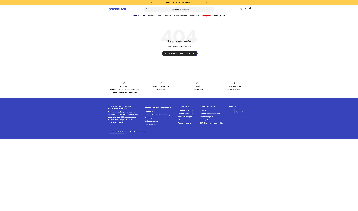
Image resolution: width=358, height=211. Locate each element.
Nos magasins (150, 118)
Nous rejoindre (219, 15)
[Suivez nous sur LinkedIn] (247, 111)
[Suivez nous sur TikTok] (242, 111)
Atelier (180, 120)
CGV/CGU (203, 110)
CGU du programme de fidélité (211, 123)
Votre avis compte (185, 117)
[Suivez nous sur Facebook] (231, 111)
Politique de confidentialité (210, 114)
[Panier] (249, 9)
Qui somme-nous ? (152, 121)
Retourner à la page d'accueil (179, 53)
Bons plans (206, 15)
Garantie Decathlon (185, 110)
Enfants (168, 15)
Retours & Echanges (185, 114)
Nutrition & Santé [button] (180, 15)
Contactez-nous (151, 112)
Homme (151, 15)
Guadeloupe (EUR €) (116, 132)
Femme (159, 15)
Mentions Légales (206, 117)
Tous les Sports (139, 15)
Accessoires (194, 15)
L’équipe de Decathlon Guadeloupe (158, 115)
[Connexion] (245, 9)
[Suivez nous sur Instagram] (237, 111)
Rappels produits (184, 123)
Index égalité (205, 120)
